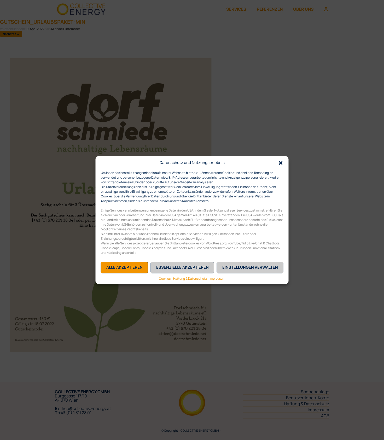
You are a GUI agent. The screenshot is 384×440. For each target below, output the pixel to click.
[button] (280, 162)
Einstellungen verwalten (250, 267)
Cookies (165, 278)
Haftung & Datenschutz (190, 278)
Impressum (217, 278)
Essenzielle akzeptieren (182, 267)
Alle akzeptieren (124, 267)
